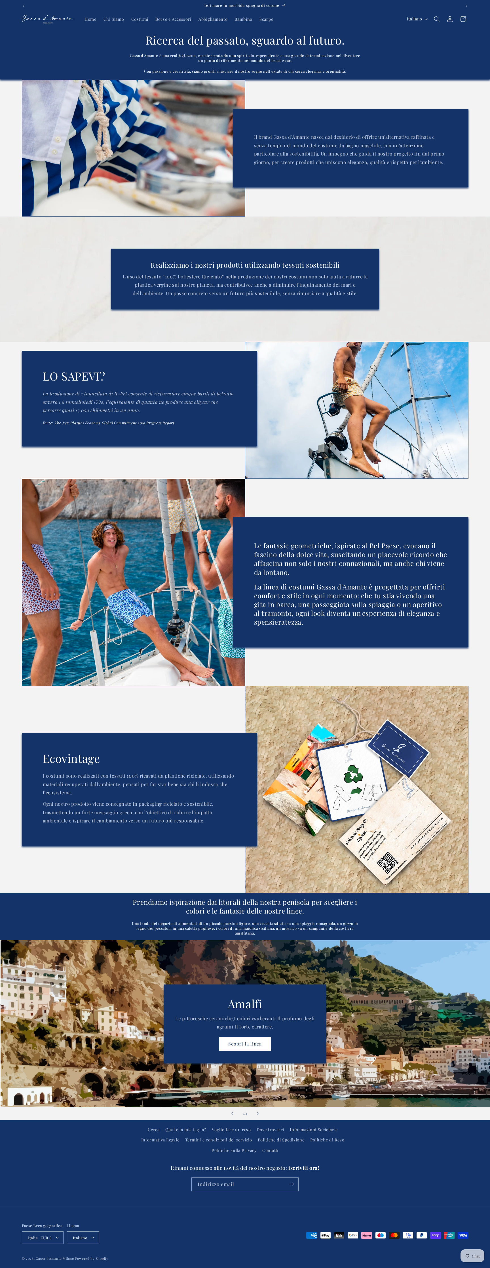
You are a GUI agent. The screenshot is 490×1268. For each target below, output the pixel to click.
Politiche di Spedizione (281, 1140)
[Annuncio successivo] (466, 5)
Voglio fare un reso (231, 1129)
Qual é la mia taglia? (185, 1129)
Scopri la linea (245, 1044)
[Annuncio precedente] (23, 5)
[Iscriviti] (291, 1184)
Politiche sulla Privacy (234, 1150)
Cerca (153, 1129)
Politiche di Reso (327, 1140)
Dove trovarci (270, 1129)
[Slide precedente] (232, 1113)
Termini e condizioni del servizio (218, 1140)
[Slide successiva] (258, 1113)
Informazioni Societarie (314, 1129)
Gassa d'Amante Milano (55, 1258)
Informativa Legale (160, 1140)
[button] (436, 19)
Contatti (270, 1150)
